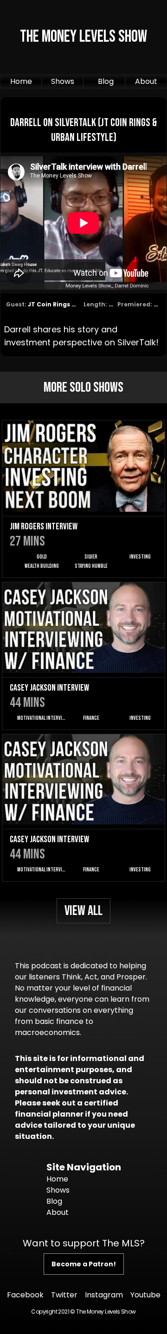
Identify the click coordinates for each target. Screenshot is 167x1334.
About (146, 81)
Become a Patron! (83, 1264)
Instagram (104, 1295)
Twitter (64, 1295)
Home (21, 81)
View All (83, 910)
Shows (62, 81)
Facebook (25, 1295)
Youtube (145, 1295)
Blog (106, 81)
